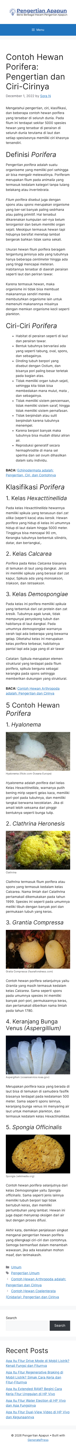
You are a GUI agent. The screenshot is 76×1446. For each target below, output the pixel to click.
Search (11, 1318)
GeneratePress (38, 1440)
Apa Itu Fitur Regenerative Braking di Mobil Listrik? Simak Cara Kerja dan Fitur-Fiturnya (34, 1377)
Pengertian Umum (25, 1273)
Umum (16, 1267)
